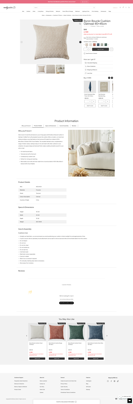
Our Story (42, 386)
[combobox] (64, 7)
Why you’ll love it (26, 125)
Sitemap (88, 389)
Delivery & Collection (19, 383)
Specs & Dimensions (50, 125)
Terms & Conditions (65, 389)
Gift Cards (88, 386)
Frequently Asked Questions (21, 380)
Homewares (49, 15)
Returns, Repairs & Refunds (20, 386)
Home (43, 15)
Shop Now (83, 1)
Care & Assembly (64, 125)
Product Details (38, 125)
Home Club (42, 389)
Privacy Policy (64, 383)
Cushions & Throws (57, 15)
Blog (87, 383)
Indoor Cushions (67, 15)
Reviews (74, 125)
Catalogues (88, 380)
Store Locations (43, 380)
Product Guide (17, 389)
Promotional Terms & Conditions (68, 392)
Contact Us (115, 7)
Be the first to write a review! (66, 303)
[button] (26, 336)
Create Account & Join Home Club (68, 380)
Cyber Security (64, 386)
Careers (41, 392)
